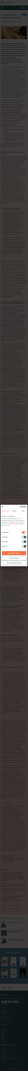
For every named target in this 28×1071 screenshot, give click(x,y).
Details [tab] (14, 511)
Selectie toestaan (14, 558)
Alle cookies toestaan (14, 553)
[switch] (24, 537)
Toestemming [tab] (5, 511)
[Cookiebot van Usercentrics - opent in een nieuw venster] (20, 507)
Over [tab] (23, 511)
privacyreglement (15, 524)
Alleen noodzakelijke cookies (14, 562)
